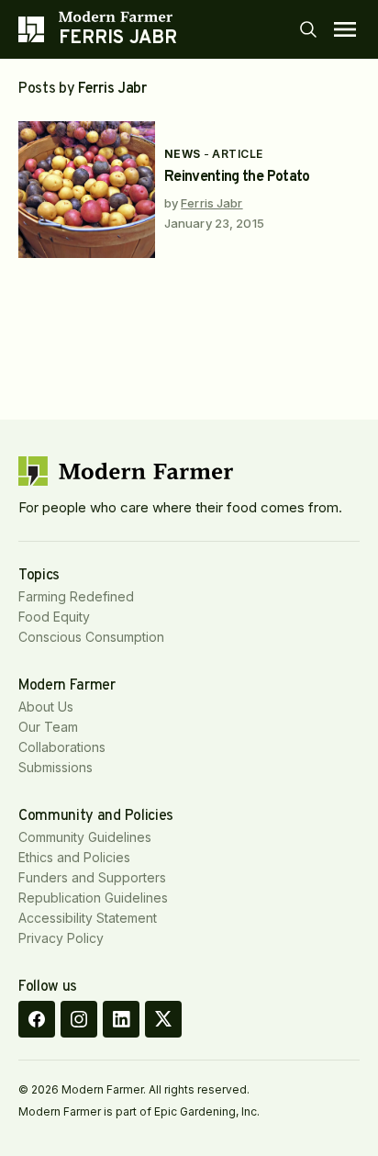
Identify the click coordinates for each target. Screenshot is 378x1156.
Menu (345, 29)
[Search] (308, 29)
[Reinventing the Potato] (86, 189)
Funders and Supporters (92, 877)
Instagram (79, 1019)
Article (237, 154)
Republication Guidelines (93, 897)
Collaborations (62, 747)
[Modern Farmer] (118, 16)
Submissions (55, 767)
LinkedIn (121, 1019)
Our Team (48, 727)
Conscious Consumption (91, 637)
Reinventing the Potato (237, 177)
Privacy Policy (61, 938)
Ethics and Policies (74, 857)
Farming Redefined (76, 596)
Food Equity (54, 616)
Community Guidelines (84, 837)
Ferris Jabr (211, 203)
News (182, 154)
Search (308, 29)
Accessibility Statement (87, 918)
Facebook (36, 1019)
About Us (45, 706)
